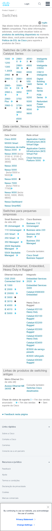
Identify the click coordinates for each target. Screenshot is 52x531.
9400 (29, 105)
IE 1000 (8, 285)
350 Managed (12, 242)
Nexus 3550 (11, 166)
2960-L (8, 92)
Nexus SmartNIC (13, 206)
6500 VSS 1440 (29, 81)
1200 (7, 63)
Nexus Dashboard (13, 202)
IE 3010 (8, 301)
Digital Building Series (41, 81)
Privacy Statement (24, 519)
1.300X (8, 71)
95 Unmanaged (12, 226)
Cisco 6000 (10, 139)
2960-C (9, 79)
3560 (19, 72)
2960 (7, 75)
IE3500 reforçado (35, 356)
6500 (29, 72)
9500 (29, 109)
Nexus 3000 (11, 154)
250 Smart (10, 238)
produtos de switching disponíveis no (20, 34)
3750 (19, 99)
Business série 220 (36, 230)
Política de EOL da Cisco (14, 40)
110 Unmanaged (13, 230)
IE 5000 (8, 313)
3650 (19, 92)
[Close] (48, 507)
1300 (7, 67)
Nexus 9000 (11, 192)
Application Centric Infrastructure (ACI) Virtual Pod (36, 151)
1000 (7, 59)
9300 (29, 101)
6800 (29, 91)
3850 (19, 112)
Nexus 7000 (11, 183)
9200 (29, 97)
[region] (26, 517)
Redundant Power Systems (42, 104)
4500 (19, 119)
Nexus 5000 (11, 170)
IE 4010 (8, 309)
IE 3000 (8, 297)
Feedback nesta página (16, 414)
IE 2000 (8, 289)
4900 (29, 65)
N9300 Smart (11, 143)
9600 (29, 113)
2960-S (9, 105)
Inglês (44, 23)
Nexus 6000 (11, 179)
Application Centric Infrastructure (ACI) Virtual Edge (36, 142)
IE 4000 (8, 305)
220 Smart (10, 234)
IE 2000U (9, 293)
